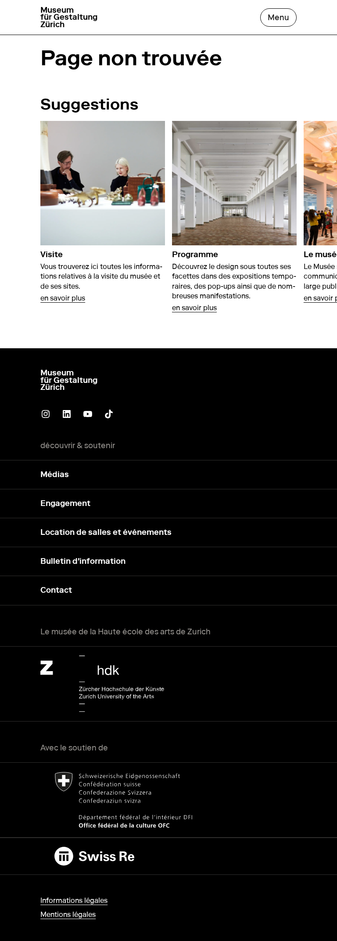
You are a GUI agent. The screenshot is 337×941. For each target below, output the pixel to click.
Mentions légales (68, 914)
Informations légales (74, 900)
